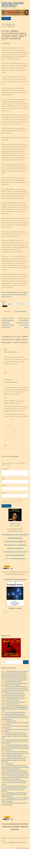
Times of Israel (6, 43)
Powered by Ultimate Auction (22, 848)
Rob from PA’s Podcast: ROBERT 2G (15, 541)
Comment (5, 469)
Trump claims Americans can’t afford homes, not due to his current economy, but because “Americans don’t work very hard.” (13, 695)
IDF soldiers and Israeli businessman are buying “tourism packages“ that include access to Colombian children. (15, 717)
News (9, 26)
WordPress (12, 842)
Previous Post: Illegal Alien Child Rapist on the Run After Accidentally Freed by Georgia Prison (8, 322)
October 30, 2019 (10, 24)
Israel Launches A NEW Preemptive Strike (16, 686)
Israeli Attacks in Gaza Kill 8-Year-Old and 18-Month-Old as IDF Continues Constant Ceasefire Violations (14, 794)
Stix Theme (23, 842)
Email (3, 486)
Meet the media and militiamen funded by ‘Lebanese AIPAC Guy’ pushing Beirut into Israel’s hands (15, 736)
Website (4, 493)
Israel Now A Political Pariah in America (15, 733)
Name (3, 479)
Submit (25, 662)
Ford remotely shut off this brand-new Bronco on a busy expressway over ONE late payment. (14, 782)
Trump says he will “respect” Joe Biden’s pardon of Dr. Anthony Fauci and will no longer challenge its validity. (15, 799)
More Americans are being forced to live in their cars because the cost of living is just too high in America (15, 741)
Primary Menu (6, 18)
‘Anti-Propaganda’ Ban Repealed (15, 555)
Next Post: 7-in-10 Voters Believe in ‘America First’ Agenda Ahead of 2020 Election (22, 322)
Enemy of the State (20, 311)
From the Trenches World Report (13, 4)
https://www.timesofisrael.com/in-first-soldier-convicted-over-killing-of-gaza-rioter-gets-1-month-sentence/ (15, 294)
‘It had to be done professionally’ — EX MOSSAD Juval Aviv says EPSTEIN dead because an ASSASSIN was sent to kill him (15, 767)
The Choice (10, 763)
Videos (13, 26)
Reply (5, 372)
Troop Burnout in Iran (10, 721)
